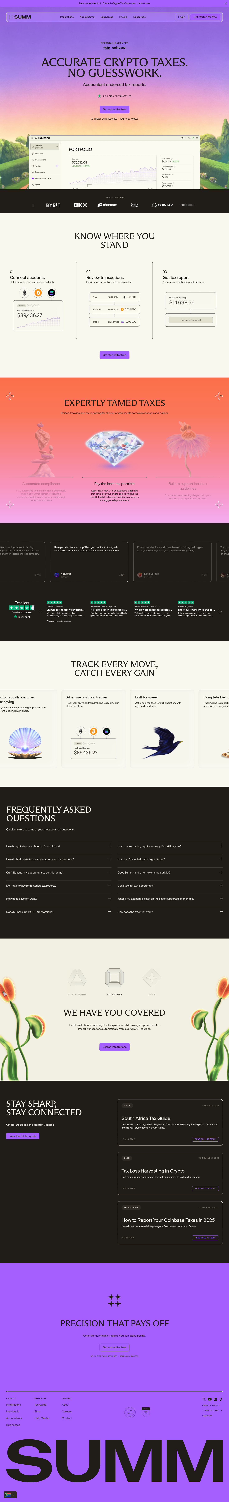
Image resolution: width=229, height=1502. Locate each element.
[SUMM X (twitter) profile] (204, 1399)
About (65, 1404)
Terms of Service (212, 1411)
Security (207, 1416)
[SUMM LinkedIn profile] (215, 1399)
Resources (139, 17)
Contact (67, 1418)
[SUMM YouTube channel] (210, 1399)
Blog (37, 1411)
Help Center (41, 1418)
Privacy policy (211, 1406)
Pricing (123, 17)
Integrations (67, 17)
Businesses (107, 17)
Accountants (87, 17)
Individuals (12, 1411)
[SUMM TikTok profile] (221, 1399)
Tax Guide (40, 1404)
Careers (67, 1411)
